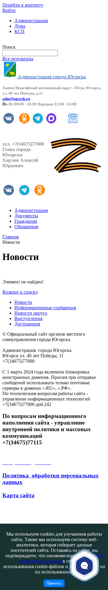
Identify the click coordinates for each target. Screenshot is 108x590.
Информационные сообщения (45, 307)
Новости (23, 302)
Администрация (31, 20)
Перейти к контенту (23, 5)
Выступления (28, 318)
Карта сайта (18, 495)
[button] (84, 565)
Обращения (26, 226)
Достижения (27, 323)
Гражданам (25, 221)
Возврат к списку (20, 292)
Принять (54, 583)
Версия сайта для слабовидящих (35, 41)
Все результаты (17, 58)
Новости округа (30, 313)
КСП (19, 31)
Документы (26, 215)
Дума (19, 26)
